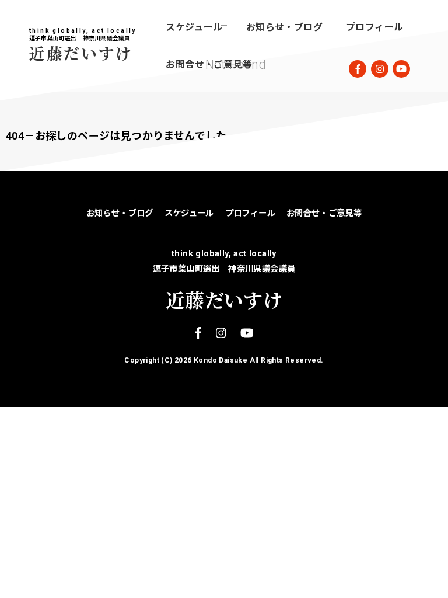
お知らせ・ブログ (284, 27)
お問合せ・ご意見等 (209, 64)
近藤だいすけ (81, 53)
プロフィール (374, 27)
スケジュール (194, 27)
